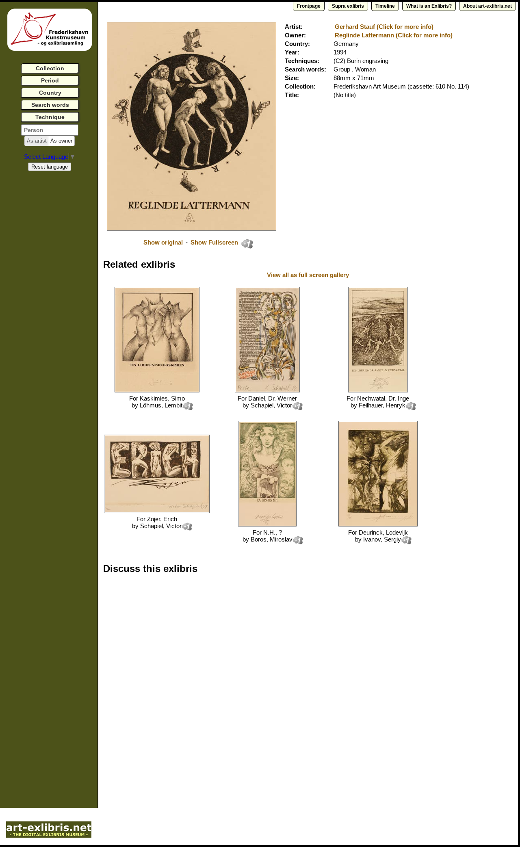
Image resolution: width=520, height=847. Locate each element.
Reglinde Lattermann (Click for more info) (394, 35)
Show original (163, 242)
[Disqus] (228, 684)
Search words (50, 105)
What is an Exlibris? (429, 6)
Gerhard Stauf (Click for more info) (384, 26)
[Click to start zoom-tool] (191, 228)
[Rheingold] (378, 390)
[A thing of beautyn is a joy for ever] (378, 524)
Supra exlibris (348, 6)
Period (50, 80)
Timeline (385, 6)
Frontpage (309, 6)
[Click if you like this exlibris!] (247, 244)
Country (50, 92)
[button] (36, 141)
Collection (50, 68)
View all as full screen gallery (309, 274)
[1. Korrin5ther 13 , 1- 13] (267, 390)
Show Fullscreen (215, 242)
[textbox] (49, 130)
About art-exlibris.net (487, 6)
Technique (50, 117)
